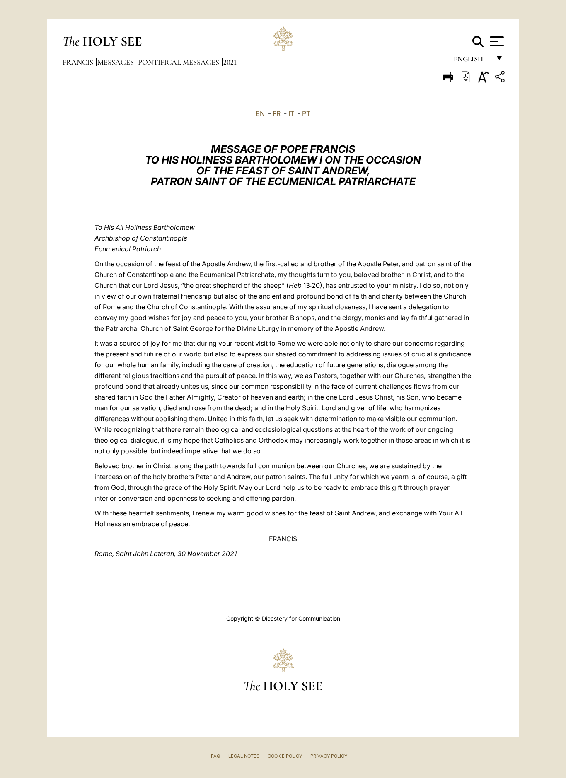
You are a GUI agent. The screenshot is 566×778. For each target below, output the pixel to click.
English (472, 61)
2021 (230, 62)
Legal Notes (243, 756)
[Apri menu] (496, 41)
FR (277, 113)
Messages (116, 62)
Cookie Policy (285, 756)
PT (306, 113)
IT (291, 113)
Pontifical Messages (179, 62)
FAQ (215, 756)
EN (260, 113)
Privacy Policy (328, 756)
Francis (79, 62)
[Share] (501, 78)
